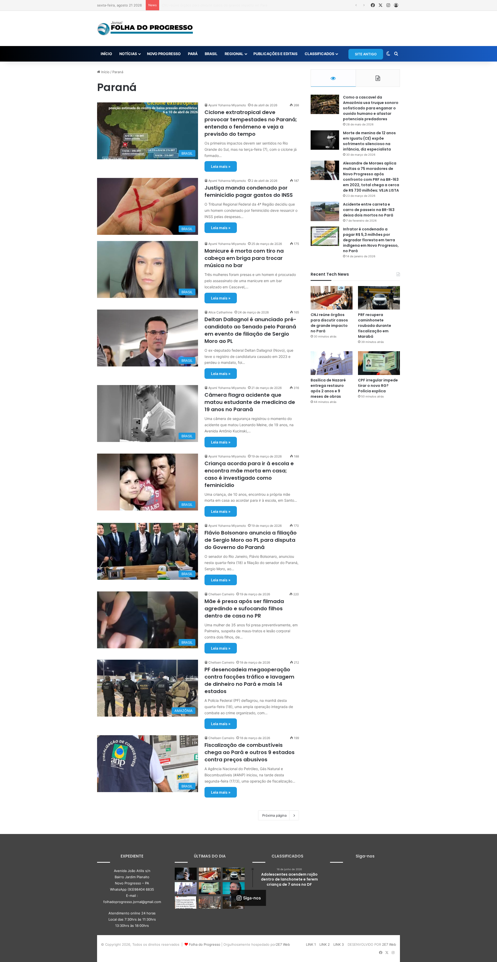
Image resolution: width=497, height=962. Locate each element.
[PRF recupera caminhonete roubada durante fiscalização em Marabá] (379, 298)
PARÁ (193, 53)
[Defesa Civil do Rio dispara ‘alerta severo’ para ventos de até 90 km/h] (186, 902)
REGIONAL (234, 53)
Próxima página (274, 815)
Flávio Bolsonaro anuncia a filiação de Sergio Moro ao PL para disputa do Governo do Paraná (250, 540)
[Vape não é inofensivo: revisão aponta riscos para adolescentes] (186, 874)
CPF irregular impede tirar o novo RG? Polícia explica (378, 386)
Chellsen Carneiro (221, 594)
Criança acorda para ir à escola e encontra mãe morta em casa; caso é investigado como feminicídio (249, 474)
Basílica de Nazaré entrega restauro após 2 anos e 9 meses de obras (328, 388)
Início (104, 72)
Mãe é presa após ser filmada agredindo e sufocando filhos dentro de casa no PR (244, 608)
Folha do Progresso (204, 944)
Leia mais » (220, 166)
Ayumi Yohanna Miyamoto (227, 105)
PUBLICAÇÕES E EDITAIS (275, 53)
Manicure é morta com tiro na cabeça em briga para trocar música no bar (244, 258)
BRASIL (211, 53)
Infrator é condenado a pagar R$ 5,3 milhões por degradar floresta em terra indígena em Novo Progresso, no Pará (371, 240)
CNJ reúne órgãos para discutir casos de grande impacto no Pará (329, 323)
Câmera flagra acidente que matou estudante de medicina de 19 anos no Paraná (249, 402)
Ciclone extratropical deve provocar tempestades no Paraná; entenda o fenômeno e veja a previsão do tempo (250, 123)
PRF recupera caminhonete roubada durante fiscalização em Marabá (217, 5)
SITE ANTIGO (366, 54)
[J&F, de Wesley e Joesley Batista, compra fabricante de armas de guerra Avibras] (234, 888)
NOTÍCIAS (128, 53)
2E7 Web (283, 944)
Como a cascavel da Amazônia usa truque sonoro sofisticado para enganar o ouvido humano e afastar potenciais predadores (370, 108)
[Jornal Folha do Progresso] (145, 28)
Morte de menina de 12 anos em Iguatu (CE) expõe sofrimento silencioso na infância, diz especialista (369, 141)
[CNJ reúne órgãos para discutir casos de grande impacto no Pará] (332, 298)
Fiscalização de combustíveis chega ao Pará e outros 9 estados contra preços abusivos (249, 752)
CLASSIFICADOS (319, 53)
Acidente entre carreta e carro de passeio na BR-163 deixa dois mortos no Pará (368, 210)
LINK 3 (338, 944)
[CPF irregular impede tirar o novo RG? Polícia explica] (379, 363)
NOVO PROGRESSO (164, 53)
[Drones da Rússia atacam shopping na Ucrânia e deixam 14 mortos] (210, 902)
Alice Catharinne (220, 312)
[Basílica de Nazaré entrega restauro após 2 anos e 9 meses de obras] (332, 363)
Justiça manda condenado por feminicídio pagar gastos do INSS (248, 191)
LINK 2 (324, 944)
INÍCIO (106, 53)
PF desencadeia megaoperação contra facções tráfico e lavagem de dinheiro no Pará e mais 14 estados (249, 680)
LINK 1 (311, 944)
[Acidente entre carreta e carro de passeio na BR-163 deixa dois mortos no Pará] (325, 211)
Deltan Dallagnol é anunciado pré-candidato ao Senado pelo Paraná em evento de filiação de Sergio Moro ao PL (250, 330)
